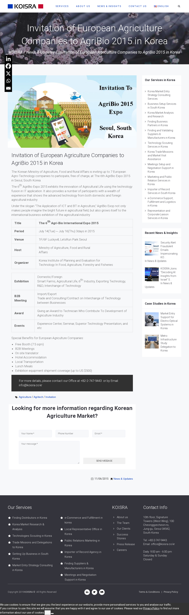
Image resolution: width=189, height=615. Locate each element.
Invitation (50, 396)
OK (47, 612)
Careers (122, 550)
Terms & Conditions (149, 592)
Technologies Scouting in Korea (32, 535)
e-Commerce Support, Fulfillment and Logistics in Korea (162, 202)
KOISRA (16, 52)
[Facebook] (8, 66)
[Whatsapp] (8, 81)
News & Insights (109, 6)
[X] (8, 73)
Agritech (38, 396)
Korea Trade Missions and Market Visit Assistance (160, 155)
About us (122, 517)
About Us (83, 6)
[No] (52, 613)
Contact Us (138, 6)
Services (62, 6)
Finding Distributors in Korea (29, 517)
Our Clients (123, 528)
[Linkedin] (8, 58)
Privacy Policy (171, 592)
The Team (123, 523)
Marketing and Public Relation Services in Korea (160, 180)
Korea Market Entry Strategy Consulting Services (159, 95)
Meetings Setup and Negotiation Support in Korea (161, 168)
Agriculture (25, 396)
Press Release (126, 544)
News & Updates (40, 52)
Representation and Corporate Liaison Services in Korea (159, 214)
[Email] (8, 88)
